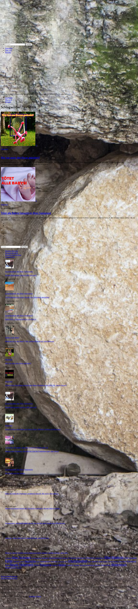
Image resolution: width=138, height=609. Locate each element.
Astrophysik (81, 558)
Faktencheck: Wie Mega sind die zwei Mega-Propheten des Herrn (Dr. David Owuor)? (36, 385)
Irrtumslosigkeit (77, 561)
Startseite (9, 48)
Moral (7, 565)
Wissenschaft (10, 567)
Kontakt (8, 52)
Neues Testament (21, 564)
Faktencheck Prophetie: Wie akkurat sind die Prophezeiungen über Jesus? (32, 451)
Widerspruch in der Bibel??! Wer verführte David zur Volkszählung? (29, 341)
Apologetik (45, 558)
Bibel (107, 557)
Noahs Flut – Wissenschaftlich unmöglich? (20, 319)
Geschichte (30, 561)
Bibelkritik (117, 557)
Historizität (54, 561)
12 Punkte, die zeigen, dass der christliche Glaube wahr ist (26, 448)
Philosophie (45, 564)
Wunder (19, 568)
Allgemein (4, 149)
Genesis (16, 561)
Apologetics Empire (36, 558)
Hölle (66, 561)
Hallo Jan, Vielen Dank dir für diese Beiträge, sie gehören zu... (27, 538)
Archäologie (72, 558)
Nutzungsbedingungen (9, 576)
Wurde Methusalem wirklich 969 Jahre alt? (21, 275)
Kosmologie (122, 561)
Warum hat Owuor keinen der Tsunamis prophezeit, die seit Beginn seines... (32, 508)
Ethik (126, 558)
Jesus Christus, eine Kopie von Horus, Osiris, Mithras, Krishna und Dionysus (32, 429)
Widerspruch (119, 564)
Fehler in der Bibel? (12, 338)
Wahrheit (98, 565)
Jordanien (105, 561)
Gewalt (38, 561)
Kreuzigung (131, 561)
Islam (89, 561)
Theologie (76, 565)
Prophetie (55, 565)
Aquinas (64, 558)
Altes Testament (21, 557)
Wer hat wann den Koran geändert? (20, 157)
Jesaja (101, 561)
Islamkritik (95, 561)
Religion (62, 564)
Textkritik (70, 565)
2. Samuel (8, 558)
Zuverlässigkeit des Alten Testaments (19, 272)
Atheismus (90, 558)
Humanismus (61, 561)
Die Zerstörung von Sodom (15, 473)
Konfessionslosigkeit (113, 561)
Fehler (9, 561)
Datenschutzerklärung (9, 578)
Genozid (22, 561)
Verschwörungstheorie (87, 565)
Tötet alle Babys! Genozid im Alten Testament (26, 213)
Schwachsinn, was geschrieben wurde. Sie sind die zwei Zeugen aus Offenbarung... (35, 523)
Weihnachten (106, 565)
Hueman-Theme (35, 596)
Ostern (36, 565)
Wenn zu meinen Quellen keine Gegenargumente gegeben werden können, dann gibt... (36, 553)
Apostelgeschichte (55, 558)
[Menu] (2, 41)
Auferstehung (99, 558)
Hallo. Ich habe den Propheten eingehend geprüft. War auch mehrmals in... (32, 494)
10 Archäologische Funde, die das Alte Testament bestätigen (27, 297)
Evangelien (133, 558)
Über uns (8, 50)
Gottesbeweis (45, 561)
